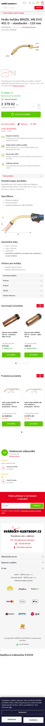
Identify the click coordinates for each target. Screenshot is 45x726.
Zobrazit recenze (14, 456)
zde (10, 707)
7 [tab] (27, 363)
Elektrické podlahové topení (23, 581)
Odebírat (37, 506)
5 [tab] (23, 363)
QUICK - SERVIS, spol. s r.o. (23, 575)
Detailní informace (18, 86)
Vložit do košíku (23, 114)
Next (42, 305)
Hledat (39, 8)
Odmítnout (12, 719)
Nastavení (22, 712)
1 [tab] (15, 363)
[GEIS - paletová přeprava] (22, 626)
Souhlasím (33, 720)
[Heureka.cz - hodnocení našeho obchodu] (10, 589)
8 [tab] (29, 363)
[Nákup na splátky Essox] (10, 614)
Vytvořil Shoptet (24, 644)
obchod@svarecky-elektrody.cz (24, 540)
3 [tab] (19, 363)
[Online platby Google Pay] (22, 601)
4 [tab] (21, 363)
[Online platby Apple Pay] (35, 601)
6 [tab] (25, 363)
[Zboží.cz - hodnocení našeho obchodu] (22, 589)
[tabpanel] (11, 335)
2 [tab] (17, 363)
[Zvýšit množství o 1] (39, 105)
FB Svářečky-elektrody (24, 547)
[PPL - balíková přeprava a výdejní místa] (22, 614)
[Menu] (42, 3)
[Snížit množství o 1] (39, 108)
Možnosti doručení (10, 99)
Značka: (8, 129)
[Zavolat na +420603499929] (29, 3)
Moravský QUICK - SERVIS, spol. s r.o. (23, 578)
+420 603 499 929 (24, 544)
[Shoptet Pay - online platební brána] (35, 589)
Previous (38, 305)
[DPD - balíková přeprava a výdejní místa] (35, 614)
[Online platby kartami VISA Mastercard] (10, 601)
